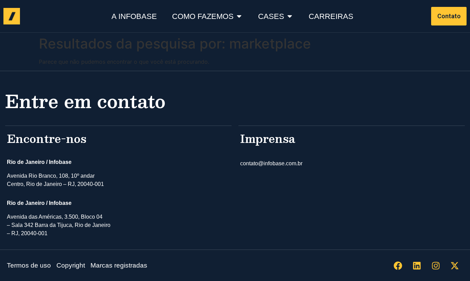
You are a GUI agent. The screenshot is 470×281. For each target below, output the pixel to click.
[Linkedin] (416, 265)
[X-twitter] (454, 265)
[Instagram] (435, 265)
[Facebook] (397, 265)
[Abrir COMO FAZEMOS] (239, 16)
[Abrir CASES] (289, 16)
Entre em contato (85, 101)
